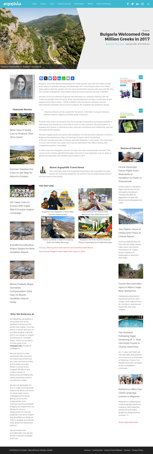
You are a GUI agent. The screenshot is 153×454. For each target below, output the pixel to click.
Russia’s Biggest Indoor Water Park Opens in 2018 (64, 251)
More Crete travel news (128, 422)
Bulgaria (146, 31)
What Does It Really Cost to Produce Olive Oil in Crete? (21, 134)
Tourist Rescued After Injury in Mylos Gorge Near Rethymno (130, 287)
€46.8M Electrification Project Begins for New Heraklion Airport (22, 249)
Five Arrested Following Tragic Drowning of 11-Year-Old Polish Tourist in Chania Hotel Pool (130, 339)
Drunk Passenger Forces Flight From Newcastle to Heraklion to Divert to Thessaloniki (130, 174)
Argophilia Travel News (115, 44)
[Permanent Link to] (57, 199)
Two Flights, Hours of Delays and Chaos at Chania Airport (130, 233)
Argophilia (13, 3)
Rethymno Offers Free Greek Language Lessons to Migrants (130, 393)
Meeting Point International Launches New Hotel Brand (70, 248)
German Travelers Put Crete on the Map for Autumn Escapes (21, 173)
